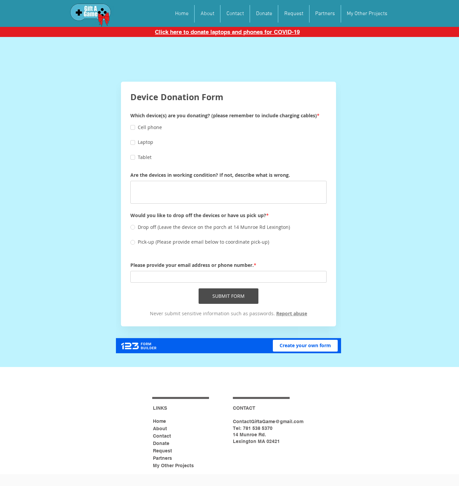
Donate (161, 443)
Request (162, 450)
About (160, 428)
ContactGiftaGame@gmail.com (268, 421)
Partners (162, 458)
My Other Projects (173, 465)
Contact (162, 436)
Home (159, 421)
